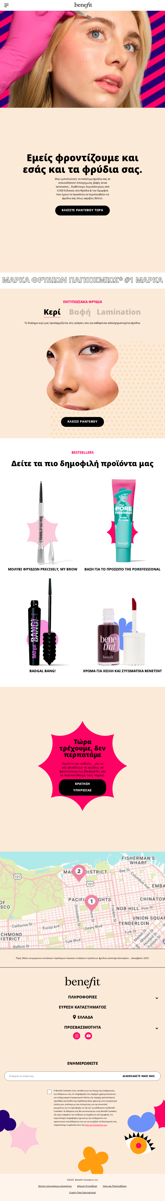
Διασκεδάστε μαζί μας (139, 1076)
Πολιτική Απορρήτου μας (96, 1125)
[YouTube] (88, 1035)
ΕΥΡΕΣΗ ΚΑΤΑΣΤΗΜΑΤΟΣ (82, 1007)
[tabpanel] (82, 364)
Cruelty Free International (82, 1192)
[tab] (52, 312)
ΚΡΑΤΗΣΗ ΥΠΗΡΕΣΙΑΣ (82, 787)
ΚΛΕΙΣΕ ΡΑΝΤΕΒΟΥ (82, 421)
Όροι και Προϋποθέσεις (115, 1185)
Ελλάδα (85, 1017)
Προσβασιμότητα (82, 1027)
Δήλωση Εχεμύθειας (87, 1185)
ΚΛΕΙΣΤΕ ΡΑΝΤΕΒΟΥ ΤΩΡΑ (82, 210)
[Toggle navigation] (6, 5)
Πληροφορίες (82, 996)
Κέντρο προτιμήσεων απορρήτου (55, 1185)
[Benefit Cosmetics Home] (82, 5)
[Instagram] (76, 1035)
